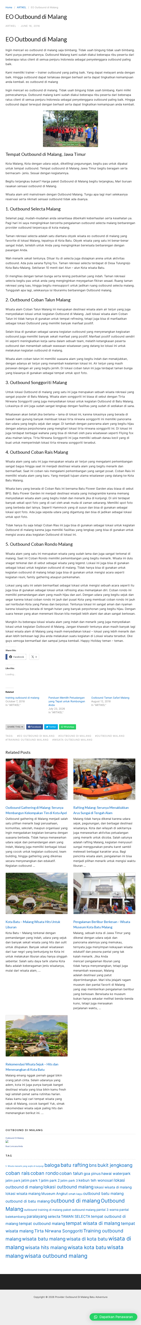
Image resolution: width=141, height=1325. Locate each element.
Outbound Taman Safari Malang (110, 697)
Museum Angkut (54, 1194)
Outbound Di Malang (15, 1138)
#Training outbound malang (27, 739)
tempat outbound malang (42, 1223)
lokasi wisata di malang (113, 1187)
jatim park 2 (50, 1180)
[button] (113, 1317)
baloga (52, 1165)
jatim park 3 (69, 1180)
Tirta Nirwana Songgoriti (58, 1231)
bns (93, 1165)
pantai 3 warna (107, 1210)
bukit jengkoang (114, 1165)
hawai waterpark (116, 1173)
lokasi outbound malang (69, 1187)
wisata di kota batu (87, 1239)
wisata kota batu (87, 1247)
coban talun (71, 1173)
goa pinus (92, 1173)
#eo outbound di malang (36, 735)
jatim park (13, 1180)
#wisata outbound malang (72, 739)
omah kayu (75, 1194)
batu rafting (74, 1165)
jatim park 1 (30, 1180)
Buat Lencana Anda (14, 1146)
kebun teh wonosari (96, 1180)
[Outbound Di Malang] (7, 1141)
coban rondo (44, 1173)
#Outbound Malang (110, 735)
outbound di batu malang (28, 1201)
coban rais (18, 1173)
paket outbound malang (79, 1210)
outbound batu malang (103, 1193)
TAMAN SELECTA (75, 1216)
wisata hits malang (46, 1247)
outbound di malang (75, 1200)
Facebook (35, 726)
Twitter (52, 726)
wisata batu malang (44, 1239)
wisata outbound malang (55, 1256)
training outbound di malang (22, 697)
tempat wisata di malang (93, 1223)
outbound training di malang (43, 1210)
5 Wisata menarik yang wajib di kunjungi (25, 1166)
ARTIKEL (21, 7)
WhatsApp (68, 726)
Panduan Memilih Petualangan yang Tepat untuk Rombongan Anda (66, 701)
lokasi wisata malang (23, 1193)
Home (9, 7)
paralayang (37, 1216)
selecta (54, 1216)
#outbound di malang (74, 735)
